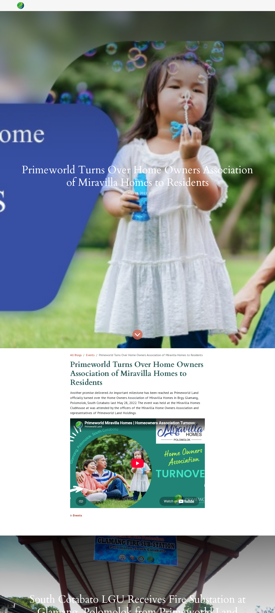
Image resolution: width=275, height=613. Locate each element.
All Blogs (76, 355)
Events (90, 355)
